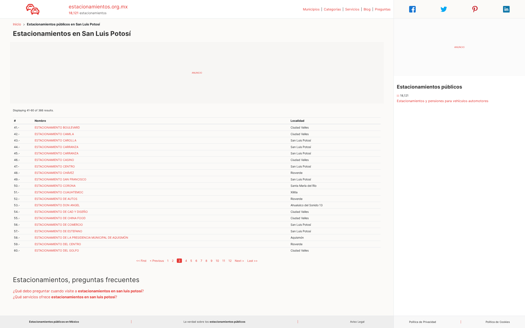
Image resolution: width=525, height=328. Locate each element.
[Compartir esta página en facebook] (412, 9)
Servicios (352, 9)
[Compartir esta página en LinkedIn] (506, 9)
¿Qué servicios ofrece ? (65, 297)
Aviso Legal (357, 321)
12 (230, 260)
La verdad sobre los (214, 321)
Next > (239, 260)
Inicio (17, 24)
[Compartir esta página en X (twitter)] (444, 9)
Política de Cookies (498, 321)
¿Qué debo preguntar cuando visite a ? (78, 291)
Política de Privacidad (422, 321)
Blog (367, 9)
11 (223, 260)
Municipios (311, 9)
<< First (141, 260)
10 (217, 260)
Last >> (252, 260)
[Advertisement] (197, 72)
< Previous (157, 260)
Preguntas (382, 9)
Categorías (332, 9)
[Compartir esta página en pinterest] (475, 9)
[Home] (32, 9)
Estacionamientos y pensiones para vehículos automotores (442, 101)
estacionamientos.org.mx (98, 7)
